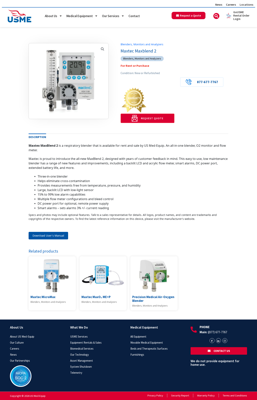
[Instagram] (224, 340)
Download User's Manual (48, 235)
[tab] (37, 137)
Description (37, 137)
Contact (134, 16)
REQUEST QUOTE (152, 118)
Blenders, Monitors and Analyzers (142, 44)
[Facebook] (212, 340)
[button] (216, 16)
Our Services (110, 16)
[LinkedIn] (218, 340)
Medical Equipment (79, 16)
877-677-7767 (207, 82)
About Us (51, 16)
